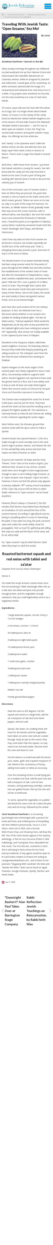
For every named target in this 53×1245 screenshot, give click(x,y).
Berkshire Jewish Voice (37, 14)
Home (3, 15)
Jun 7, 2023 (10, 882)
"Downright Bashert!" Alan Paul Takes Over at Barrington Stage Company (15, 911)
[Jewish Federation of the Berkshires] (18, 7)
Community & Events (16, 14)
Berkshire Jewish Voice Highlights (18, 17)
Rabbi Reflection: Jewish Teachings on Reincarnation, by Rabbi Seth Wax (36, 911)
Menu (47, 6)
